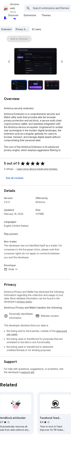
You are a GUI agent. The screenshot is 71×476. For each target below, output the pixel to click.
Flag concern (11, 233)
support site (27, 372)
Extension (6, 29)
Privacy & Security (23, 29)
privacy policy (24, 301)
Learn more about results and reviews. (37, 169)
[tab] (13, 15)
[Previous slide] (9, 61)
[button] (35, 61)
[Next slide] (62, 61)
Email (11, 269)
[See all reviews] (14, 178)
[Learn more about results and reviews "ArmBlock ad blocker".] (8, 422)
